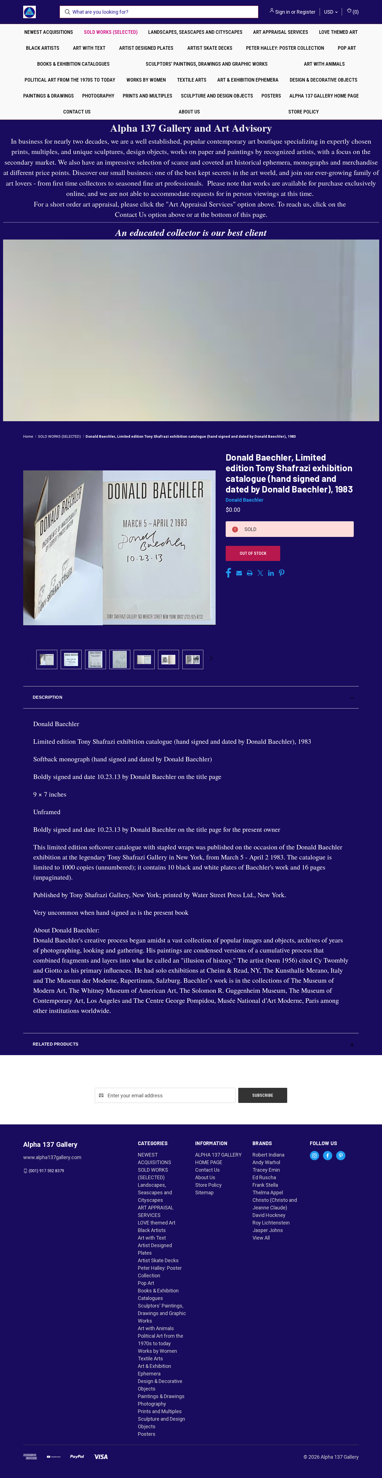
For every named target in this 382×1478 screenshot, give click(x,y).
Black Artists (42, 48)
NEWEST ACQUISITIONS (48, 32)
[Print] (250, 573)
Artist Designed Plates (146, 48)
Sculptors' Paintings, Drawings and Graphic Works (207, 64)
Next (211, 659)
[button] (191, 697)
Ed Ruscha (264, 1177)
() (355, 12)
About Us (189, 112)
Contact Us (77, 112)
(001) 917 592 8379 (46, 1170)
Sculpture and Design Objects (217, 96)
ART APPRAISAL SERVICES (280, 32)
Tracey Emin (266, 1170)
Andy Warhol (266, 1162)
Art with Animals (324, 64)
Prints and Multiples (147, 96)
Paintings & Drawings (48, 96)
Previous (28, 659)
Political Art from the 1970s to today (70, 80)
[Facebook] (228, 573)
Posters (271, 96)
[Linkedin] (271, 573)
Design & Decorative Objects (323, 80)
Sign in (282, 12)
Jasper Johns (268, 1230)
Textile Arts (191, 80)
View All (261, 1238)
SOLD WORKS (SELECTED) (111, 32)
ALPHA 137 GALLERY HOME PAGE (324, 96)
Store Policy (303, 112)
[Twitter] (260, 573)
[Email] (239, 573)
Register (306, 12)
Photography (98, 96)
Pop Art (347, 48)
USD (329, 12)
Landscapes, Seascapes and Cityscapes (195, 32)
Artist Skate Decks (209, 48)
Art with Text (89, 48)
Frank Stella (265, 1185)
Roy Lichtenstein (271, 1223)
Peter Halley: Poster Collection (285, 48)
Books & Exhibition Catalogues (73, 64)
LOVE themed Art (338, 32)
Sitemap (204, 1192)
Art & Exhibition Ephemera (248, 80)
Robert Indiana (268, 1155)
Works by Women (146, 80)
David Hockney (269, 1215)
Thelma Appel (268, 1192)
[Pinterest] (281, 573)
